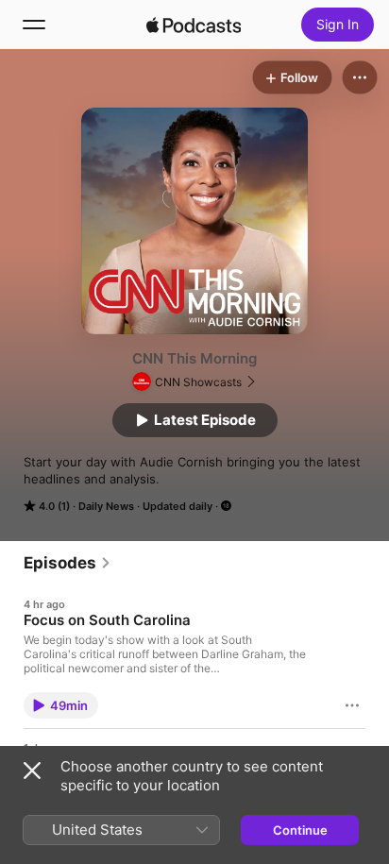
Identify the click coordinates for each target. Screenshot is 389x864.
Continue (300, 830)
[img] (193, 24)
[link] (67, 562)
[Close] (32, 770)
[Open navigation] (34, 24)
